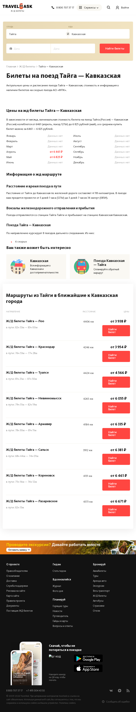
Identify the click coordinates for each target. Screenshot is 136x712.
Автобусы (98, 600)
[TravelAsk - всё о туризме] (17, 6)
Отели (96, 610)
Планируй (59, 599)
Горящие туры (60, 606)
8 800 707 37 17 (14, 690)
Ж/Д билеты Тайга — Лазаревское (32, 501)
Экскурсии (98, 585)
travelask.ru (64, 696)
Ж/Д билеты (99, 595)
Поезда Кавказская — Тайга (109, 263)
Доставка (11, 580)
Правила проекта (15, 600)
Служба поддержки (17, 585)
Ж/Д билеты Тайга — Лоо (25, 321)
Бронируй (99, 564)
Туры (95, 575)
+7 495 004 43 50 (35, 690)
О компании (13, 575)
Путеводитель (60, 616)
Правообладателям (17, 570)
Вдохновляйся (62, 579)
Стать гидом (59, 570)
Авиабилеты (99, 570)
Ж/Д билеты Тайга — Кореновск (30, 475)
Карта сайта (12, 595)
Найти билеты (114, 48)
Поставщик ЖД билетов (19, 610)
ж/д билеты (17, 11)
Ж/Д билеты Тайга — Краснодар (30, 347)
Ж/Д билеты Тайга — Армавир (29, 424)
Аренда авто (99, 580)
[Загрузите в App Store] (88, 668)
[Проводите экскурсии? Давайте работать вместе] (68, 547)
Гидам (57, 564)
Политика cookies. (67, 703)
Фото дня (58, 591)
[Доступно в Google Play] (88, 658)
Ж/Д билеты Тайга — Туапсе (27, 372)
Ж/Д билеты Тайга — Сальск (27, 450)
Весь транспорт (101, 590)
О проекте (13, 564)
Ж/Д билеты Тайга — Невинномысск (33, 398)
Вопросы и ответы (63, 626)
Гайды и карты (60, 621)
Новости (57, 611)
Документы (12, 605)
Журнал (57, 586)
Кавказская (39, 261)
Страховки (98, 605)
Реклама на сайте (15, 590)
